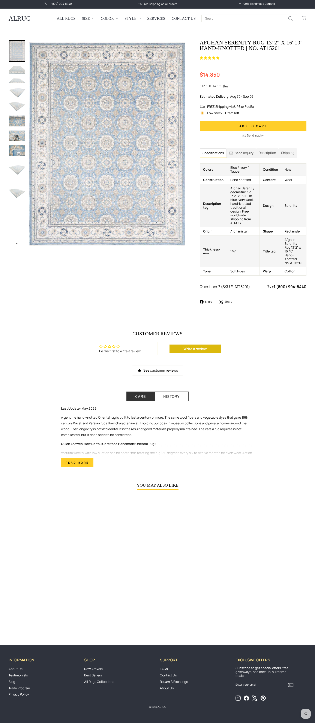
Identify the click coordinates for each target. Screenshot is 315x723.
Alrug (20, 18)
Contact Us (184, 18)
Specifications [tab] (213, 153)
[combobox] (249, 18)
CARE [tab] (140, 396)
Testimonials (18, 675)
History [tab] (171, 396)
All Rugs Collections (99, 681)
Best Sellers (93, 675)
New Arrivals (93, 669)
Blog (12, 681)
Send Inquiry (255, 135)
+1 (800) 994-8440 (288, 286)
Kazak (77, 423)
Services (156, 18)
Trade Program (19, 688)
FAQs (164, 669)
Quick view (44, 600)
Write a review (195, 348)
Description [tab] (267, 152)
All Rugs (66, 18)
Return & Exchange (174, 681)
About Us (15, 669)
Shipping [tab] (287, 152)
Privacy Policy (19, 694)
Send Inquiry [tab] (244, 153)
